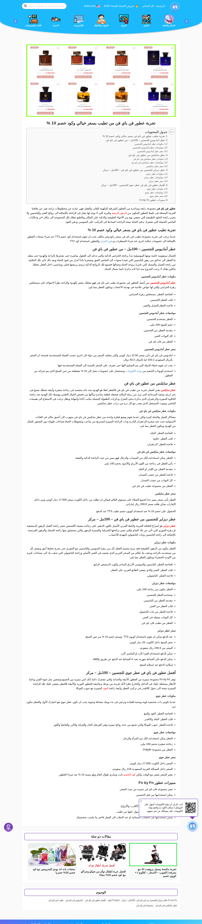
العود (105, 688)
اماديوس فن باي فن (74, 900)
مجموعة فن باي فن (144, 905)
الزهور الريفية (119, 212)
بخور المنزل (106, 241)
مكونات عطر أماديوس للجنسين (148, 144)
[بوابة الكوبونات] (175, 7)
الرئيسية (160, 5)
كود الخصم (129, 774)
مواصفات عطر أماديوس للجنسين (147, 147)
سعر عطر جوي (156, 196)
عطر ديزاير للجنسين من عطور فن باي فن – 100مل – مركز (134, 170)
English (90, 6)
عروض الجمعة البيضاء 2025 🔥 (121, 5)
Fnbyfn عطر (114, 900)
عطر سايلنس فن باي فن (166, 905)
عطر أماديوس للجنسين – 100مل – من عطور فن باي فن (135, 140)
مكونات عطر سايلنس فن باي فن (148, 159)
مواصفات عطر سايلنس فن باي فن (147, 162)
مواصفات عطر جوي (154, 192)
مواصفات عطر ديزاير (153, 177)
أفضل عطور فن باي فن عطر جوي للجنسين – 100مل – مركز (133, 185)
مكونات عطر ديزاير (154, 174)
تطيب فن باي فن (56, 900)
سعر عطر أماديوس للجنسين (150, 151)
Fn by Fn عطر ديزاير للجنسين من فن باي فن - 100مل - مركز (149, 900)
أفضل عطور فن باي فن (95, 900)
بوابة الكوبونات (134, 370)
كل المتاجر (148, 5)
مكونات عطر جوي (155, 189)
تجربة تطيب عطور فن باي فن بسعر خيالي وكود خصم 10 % (134, 136)
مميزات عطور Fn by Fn (152, 200)
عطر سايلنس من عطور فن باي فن (146, 155)
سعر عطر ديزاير (156, 181)
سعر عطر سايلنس (154, 166)
